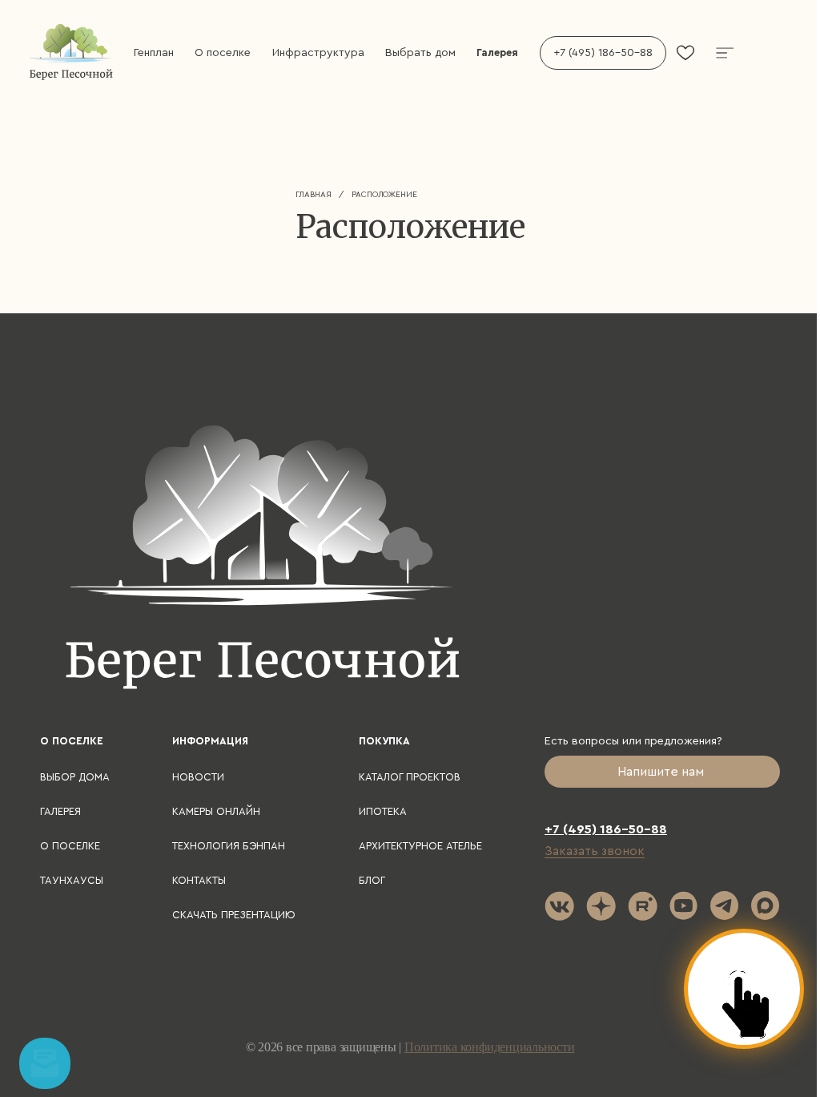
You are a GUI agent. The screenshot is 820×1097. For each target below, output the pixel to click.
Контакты (199, 880)
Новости (198, 777)
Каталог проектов (409, 777)
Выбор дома (75, 777)
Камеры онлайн (216, 811)
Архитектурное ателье (420, 846)
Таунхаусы (71, 880)
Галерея (497, 52)
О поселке (223, 52)
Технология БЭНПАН (228, 846)
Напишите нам (662, 771)
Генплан (154, 52)
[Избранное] (685, 53)
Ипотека (383, 811)
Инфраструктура (318, 52)
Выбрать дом (420, 52)
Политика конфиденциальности (489, 1047)
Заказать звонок (595, 851)
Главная (313, 195)
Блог (372, 880)
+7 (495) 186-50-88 (603, 52)
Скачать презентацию (233, 914)
